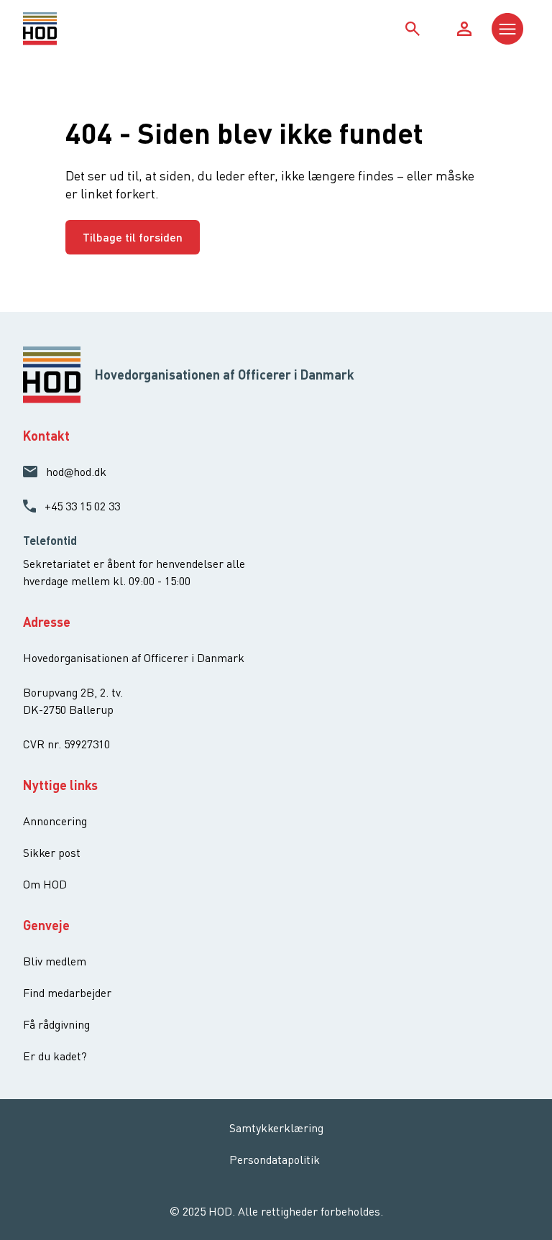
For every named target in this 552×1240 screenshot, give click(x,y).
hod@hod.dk (76, 471)
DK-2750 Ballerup (68, 709)
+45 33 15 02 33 (82, 506)
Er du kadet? (55, 1056)
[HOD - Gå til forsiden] (86, 28)
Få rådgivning (56, 1024)
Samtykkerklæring (276, 1128)
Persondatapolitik (274, 1159)
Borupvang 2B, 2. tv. (73, 692)
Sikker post (51, 852)
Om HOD (45, 884)
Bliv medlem (54, 961)
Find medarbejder (67, 993)
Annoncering (55, 821)
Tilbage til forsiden (133, 237)
